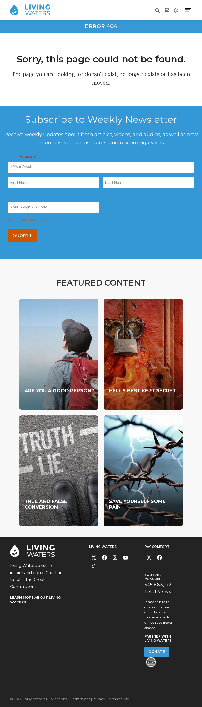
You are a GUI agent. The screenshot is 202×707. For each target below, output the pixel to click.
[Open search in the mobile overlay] (157, 9)
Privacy (99, 699)
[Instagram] (114, 557)
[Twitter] (93, 557)
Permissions (80, 699)
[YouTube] (125, 557)
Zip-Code (16, 197)
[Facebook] (104, 557)
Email (22, 157)
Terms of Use (118, 699)
